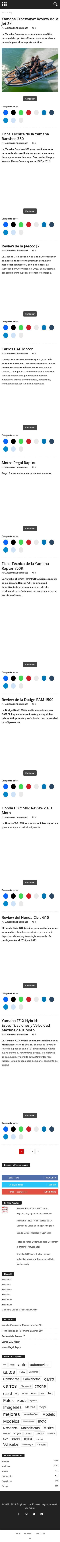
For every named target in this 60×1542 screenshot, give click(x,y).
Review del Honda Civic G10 (25, 917)
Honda (21, 1400)
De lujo (5, 1486)
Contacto (28, 1533)
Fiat (42, 1393)
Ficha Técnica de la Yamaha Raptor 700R (25, 566)
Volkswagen (27, 1444)
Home (17, 1533)
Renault (28, 1434)
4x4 (4, 1365)
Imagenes (12, 1407)
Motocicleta (10, 1428)
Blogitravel (7, 1304)
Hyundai (33, 1401)
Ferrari (34, 1393)
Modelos (11, 1421)
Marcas (30, 1407)
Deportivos (7, 1481)
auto (22, 1364)
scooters (51, 1433)
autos (9, 1372)
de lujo (25, 1393)
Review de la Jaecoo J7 (20, 245)
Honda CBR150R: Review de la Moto (27, 810)
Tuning (39, 1439)
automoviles (39, 1365)
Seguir (52, 1184)
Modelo (48, 1414)
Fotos (8, 1400)
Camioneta (11, 1379)
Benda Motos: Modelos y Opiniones (34, 1233)
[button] (54, 4)
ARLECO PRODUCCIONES (16, 28)
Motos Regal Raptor (19, 462)
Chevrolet (25, 1386)
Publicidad (40, 1533)
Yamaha (41, 1444)
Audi (12, 1364)
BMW (22, 1371)
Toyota (28, 1438)
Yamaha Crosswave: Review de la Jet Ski (30, 21)
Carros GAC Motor (17, 348)
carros (10, 1386)
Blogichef (6, 1284)
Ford (50, 1393)
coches (11, 1393)
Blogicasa (6, 1279)
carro (49, 1379)
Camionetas (31, 1379)
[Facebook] (19, 1514)
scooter (40, 1433)
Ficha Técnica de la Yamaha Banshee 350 (25, 136)
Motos (48, 1428)
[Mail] (26, 1514)
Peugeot (17, 1433)
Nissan (6, 1433)
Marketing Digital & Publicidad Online (20, 1309)
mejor (42, 1407)
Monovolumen (28, 1421)
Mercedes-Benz (31, 1414)
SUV (5, 1439)
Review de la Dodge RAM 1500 (27, 699)
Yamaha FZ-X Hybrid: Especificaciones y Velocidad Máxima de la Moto (26, 1025)
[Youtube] (41, 1514)
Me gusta (51, 1177)
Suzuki (16, 1438)
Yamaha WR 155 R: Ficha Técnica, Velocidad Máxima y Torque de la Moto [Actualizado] (35, 1259)
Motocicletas (30, 1428)
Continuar (30, 98)
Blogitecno (7, 1299)
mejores (11, 1414)
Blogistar (6, 1294)
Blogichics (7, 1289)
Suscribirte (50, 1192)
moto (42, 1421)
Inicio (4, 12)
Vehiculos (11, 1444)
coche (40, 1386)
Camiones (33, 1372)
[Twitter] (34, 1514)
